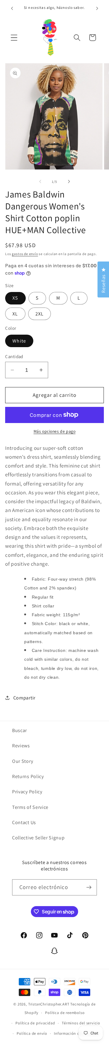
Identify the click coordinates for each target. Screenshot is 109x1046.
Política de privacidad (35, 1023)
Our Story (22, 761)
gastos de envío (25, 253)
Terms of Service (30, 807)
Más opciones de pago (55, 431)
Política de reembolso (64, 1012)
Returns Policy (28, 776)
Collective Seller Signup (38, 837)
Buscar (19, 730)
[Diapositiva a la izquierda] (40, 181)
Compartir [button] (24, 698)
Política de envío (32, 1033)
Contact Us (24, 822)
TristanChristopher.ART (49, 1004)
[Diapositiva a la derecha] (68, 181)
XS (15, 298)
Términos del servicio (81, 1023)
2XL (39, 314)
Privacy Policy (27, 791)
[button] (14, 37)
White (19, 341)
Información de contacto (76, 1033)
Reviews (21, 745)
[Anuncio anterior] (11, 8)
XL (15, 314)
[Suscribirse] (89, 887)
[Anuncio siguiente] (97, 8)
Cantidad (14, 356)
